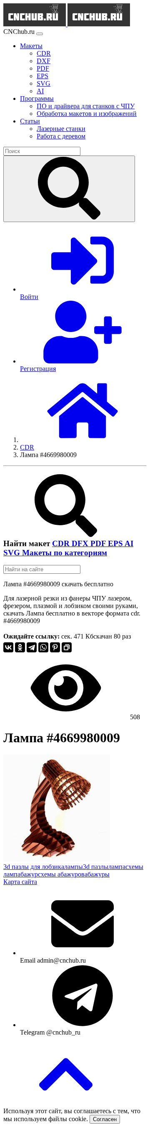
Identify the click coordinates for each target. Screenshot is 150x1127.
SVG (12, 552)
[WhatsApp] (43, 647)
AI (129, 543)
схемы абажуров (61, 874)
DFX (81, 543)
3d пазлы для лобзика (33, 866)
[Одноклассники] (20, 647)
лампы (73, 866)
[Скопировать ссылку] (67, 647)
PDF (99, 543)
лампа (116, 866)
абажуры (97, 874)
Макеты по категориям (64, 552)
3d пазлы (95, 866)
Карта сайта (20, 881)
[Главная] (82, 439)
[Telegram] (32, 647)
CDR (62, 543)
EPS (116, 543)
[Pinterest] (55, 647)
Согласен (105, 1119)
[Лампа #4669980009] (56, 859)
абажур (28, 874)
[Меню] (39, 34)
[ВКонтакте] (8, 647)
